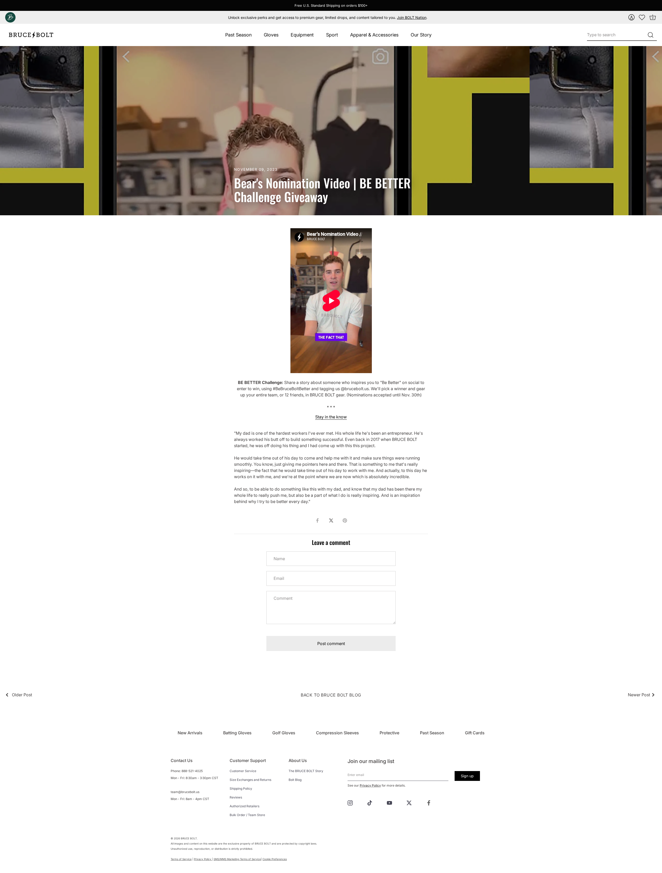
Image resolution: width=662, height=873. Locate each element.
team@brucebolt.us (185, 792)
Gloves (271, 35)
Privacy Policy (370, 785)
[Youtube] (389, 802)
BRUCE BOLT (189, 838)
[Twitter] (409, 802)
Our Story (421, 35)
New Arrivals (190, 732)
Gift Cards (475, 732)
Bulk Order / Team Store (247, 815)
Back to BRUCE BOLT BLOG (331, 695)
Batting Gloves (237, 732)
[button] (631, 17)
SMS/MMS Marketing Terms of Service (237, 859)
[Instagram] (350, 802)
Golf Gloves (283, 732)
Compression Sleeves (337, 732)
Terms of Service (181, 859)
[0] (642, 17)
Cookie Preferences (274, 859)
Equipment (302, 35)
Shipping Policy (241, 788)
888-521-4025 (192, 771)
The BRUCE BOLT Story (306, 771)
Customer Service (243, 771)
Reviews (236, 797)
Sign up (467, 776)
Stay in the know (331, 416)
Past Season (238, 35)
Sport (332, 35)
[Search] (650, 35)
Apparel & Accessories (374, 35)
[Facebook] (428, 802)
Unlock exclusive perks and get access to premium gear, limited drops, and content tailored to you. (327, 17)
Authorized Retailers (244, 806)
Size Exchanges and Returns (250, 780)
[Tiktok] (369, 802)
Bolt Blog (295, 780)
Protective (389, 732)
